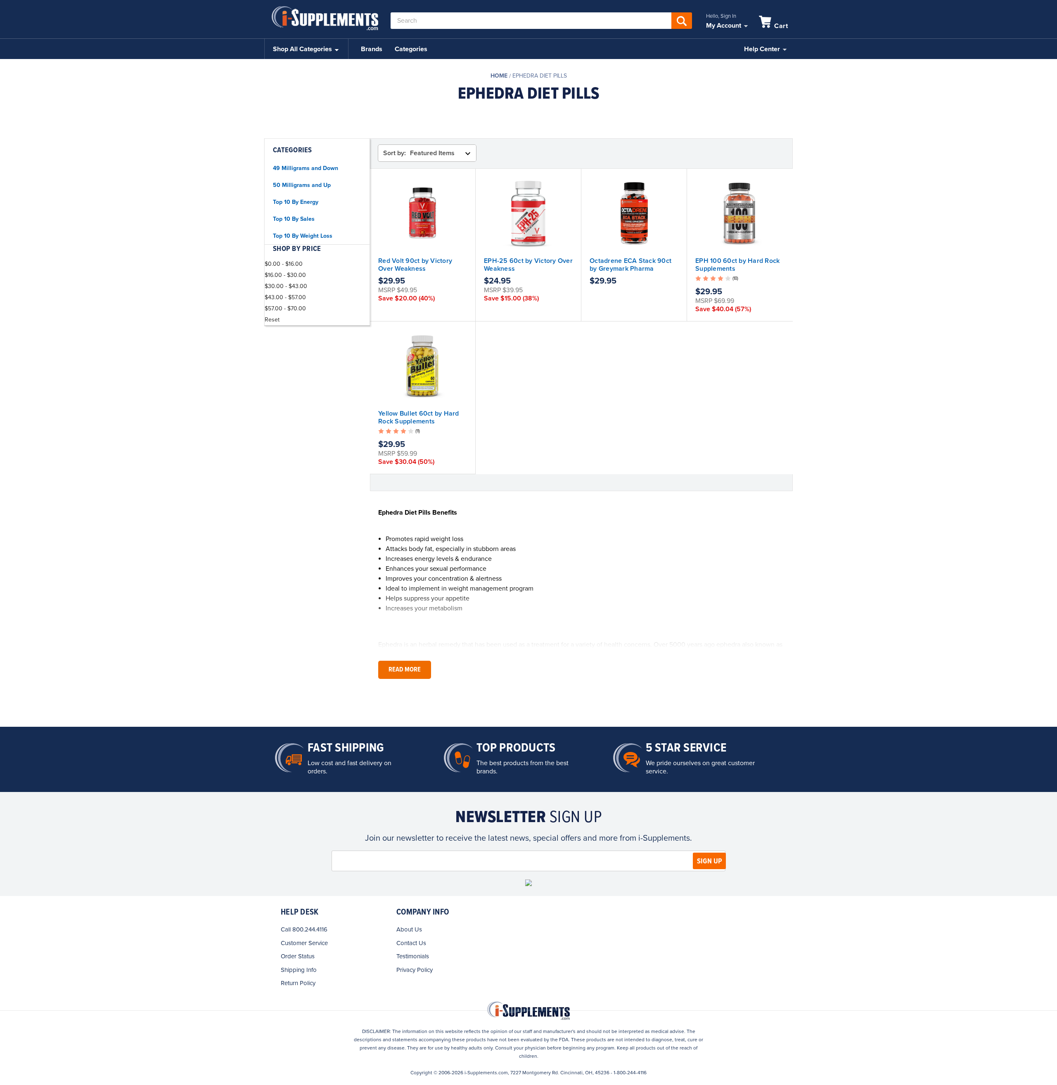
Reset (272, 319)
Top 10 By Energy (295, 202)
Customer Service (304, 943)
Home (499, 75)
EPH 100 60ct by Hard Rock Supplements (737, 265)
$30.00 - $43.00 (286, 286)
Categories (411, 49)
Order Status (298, 956)
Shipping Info (299, 970)
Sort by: (394, 153)
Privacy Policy (414, 970)
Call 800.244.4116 (304, 929)
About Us (409, 929)
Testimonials (412, 956)
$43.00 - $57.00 (285, 297)
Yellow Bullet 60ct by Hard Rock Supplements (418, 417)
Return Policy (298, 983)
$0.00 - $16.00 (284, 263)
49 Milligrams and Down (305, 168)
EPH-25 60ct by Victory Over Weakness (528, 265)
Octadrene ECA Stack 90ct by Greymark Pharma (630, 265)
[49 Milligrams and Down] (528, 120)
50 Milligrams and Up (302, 185)
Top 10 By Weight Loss (302, 235)
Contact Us (411, 943)
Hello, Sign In (721, 16)
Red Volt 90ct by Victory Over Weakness (415, 265)
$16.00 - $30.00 (285, 275)
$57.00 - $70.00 (285, 308)
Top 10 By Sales (294, 218)
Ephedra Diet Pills (539, 75)
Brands (371, 49)
